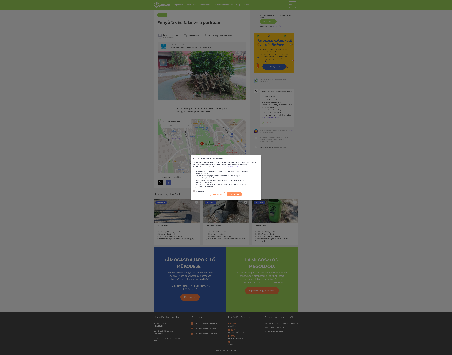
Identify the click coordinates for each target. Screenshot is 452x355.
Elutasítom (217, 194)
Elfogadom (234, 194)
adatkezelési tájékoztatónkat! (232, 167)
